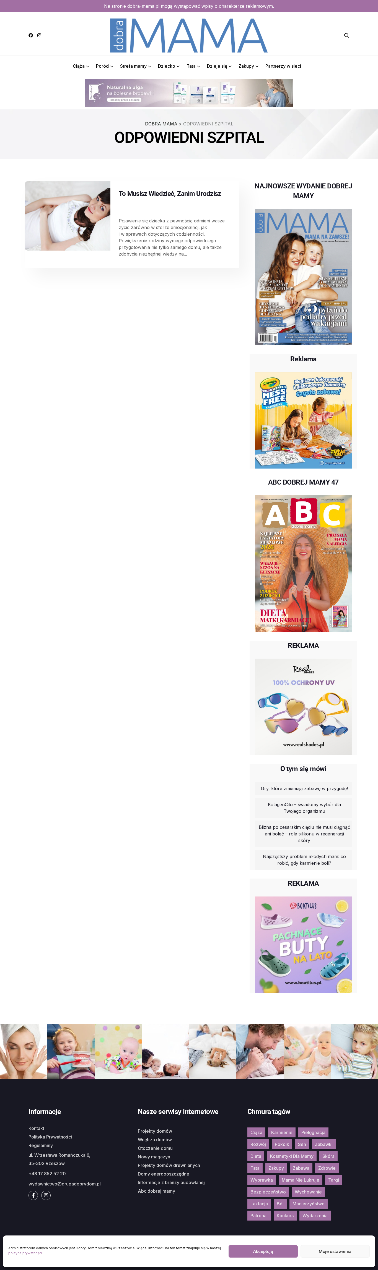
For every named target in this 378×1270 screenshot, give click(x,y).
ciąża (256, 1132)
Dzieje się (217, 66)
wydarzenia (315, 1215)
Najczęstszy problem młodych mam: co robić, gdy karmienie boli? (304, 860)
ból (280, 1203)
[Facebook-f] (33, 1195)
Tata (191, 66)
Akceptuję (263, 1251)
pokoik (282, 1144)
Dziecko (166, 66)
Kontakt (36, 1128)
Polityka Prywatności (50, 1137)
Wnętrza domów (155, 1139)
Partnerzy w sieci (283, 66)
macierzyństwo (308, 1203)
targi (333, 1180)
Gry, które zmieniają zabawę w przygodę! (304, 788)
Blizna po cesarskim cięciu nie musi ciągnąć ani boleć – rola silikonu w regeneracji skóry (304, 833)
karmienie (281, 1132)
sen (302, 1144)
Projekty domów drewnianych (169, 1165)
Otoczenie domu (155, 1148)
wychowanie (308, 1192)
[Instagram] (39, 35)
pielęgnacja (313, 1132)
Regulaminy (41, 1145)
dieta (255, 1156)
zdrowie (327, 1168)
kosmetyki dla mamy (292, 1156)
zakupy (276, 1168)
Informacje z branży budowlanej (171, 1182)
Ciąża (79, 66)
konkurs (285, 1215)
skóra (328, 1156)
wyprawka (261, 1180)
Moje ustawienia (335, 1251)
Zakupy (246, 66)
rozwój (258, 1144)
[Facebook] (31, 35)
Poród (102, 66)
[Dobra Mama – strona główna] (189, 35)
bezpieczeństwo (268, 1192)
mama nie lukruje (300, 1180)
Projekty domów (155, 1131)
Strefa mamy (133, 66)
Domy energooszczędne (163, 1174)
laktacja (259, 1203)
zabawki (324, 1144)
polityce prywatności (25, 1253)
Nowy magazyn (154, 1156)
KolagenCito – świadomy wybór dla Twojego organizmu (304, 808)
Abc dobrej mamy (156, 1191)
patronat (259, 1215)
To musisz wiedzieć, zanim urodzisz (170, 194)
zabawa (301, 1168)
